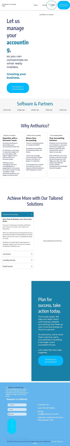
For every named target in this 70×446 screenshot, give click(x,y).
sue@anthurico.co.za (48, 414)
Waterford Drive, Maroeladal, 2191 (50, 418)
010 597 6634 (48, 408)
